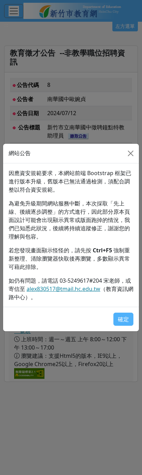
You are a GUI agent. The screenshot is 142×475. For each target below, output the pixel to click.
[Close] (130, 153)
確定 (123, 319)
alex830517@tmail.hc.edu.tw (63, 289)
